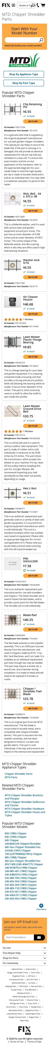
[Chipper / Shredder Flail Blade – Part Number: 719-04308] (12, 693)
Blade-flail (30, 615)
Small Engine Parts (32, 1013)
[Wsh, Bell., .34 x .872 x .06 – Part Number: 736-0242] (12, 198)
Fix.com (7, 947)
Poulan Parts (16, 989)
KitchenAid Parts (18, 983)
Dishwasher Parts (16, 1000)
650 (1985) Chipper (16, 833)
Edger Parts (34, 1017)
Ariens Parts (31, 969)
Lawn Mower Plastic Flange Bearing (32, 340)
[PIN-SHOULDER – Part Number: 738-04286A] (12, 563)
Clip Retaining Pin (32, 105)
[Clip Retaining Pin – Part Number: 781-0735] (12, 109)
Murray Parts (36, 986)
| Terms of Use (15, 1041)
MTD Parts (11, 777)
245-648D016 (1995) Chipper (21, 874)
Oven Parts (23, 1007)
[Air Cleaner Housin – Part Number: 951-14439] (12, 301)
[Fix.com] (6, 5)
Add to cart (33, 121)
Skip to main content (24, 12)
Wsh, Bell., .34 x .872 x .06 (32, 195)
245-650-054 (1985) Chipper (21, 898)
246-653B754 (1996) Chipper (21, 867)
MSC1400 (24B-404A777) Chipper (24, 864)
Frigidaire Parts (18, 976)
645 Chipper (12, 840)
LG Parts (31, 983)
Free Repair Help (11, 952)
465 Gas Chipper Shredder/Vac (23, 847)
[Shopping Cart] (42, 5)
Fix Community (10, 963)
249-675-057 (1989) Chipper (21, 891)
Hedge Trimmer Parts (17, 1017)
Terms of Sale (34, 1041)
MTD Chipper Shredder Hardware (24, 808)
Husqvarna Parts (17, 979)
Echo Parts (35, 972)
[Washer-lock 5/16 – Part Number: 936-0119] (12, 265)
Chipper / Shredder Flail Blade (32, 691)
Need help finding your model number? (23, 45)
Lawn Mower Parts (14, 1013)
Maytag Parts (10, 986)
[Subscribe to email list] (39, 937)
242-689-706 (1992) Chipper (21, 878)
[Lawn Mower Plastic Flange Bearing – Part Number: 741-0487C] (12, 342)
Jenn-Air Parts (32, 979)
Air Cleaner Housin (30, 298)
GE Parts (31, 976)
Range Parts (36, 1007)
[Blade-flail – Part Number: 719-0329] (12, 620)
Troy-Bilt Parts (30, 989)
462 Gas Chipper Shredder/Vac (23, 860)
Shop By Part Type (23, 83)
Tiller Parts (24, 1020)
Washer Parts (32, 1000)
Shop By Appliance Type (23, 74)
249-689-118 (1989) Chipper (21, 888)
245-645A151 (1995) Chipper (21, 895)
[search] (33, 5)
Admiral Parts (17, 969)
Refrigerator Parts (17, 1003)
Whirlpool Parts (23, 993)
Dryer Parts (32, 1003)
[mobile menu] (13, 5)
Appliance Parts (32, 1010)
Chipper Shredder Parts (18, 773)
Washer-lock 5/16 (31, 261)
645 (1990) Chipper (16, 836)
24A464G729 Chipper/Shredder (23, 843)
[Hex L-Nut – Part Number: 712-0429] (12, 493)
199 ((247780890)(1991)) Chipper (23, 854)
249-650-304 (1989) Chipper (21, 881)
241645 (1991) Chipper (18, 850)
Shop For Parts (10, 958)
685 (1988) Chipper (16, 857)
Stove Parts (11, 1007)
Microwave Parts (15, 1010)
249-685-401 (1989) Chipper (21, 871)
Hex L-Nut (29, 488)
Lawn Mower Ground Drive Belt (32, 409)
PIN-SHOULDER (30, 560)
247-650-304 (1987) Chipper (21, 884)
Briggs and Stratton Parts (17, 972)
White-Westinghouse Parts (24, 996)
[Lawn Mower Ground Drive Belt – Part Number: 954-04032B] (12, 411)
